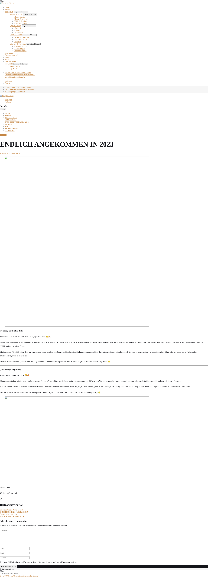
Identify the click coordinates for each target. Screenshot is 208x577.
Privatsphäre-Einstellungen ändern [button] (18, 73)
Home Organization (21, 19)
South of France (20, 39)
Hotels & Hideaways (22, 37)
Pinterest (8, 83)
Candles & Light (20, 23)
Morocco (17, 42)
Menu (3, 109)
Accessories (18, 32)
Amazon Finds (10, 62)
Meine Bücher (15, 66)
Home (7, 7)
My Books (9, 64)
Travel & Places (16, 35)
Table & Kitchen (20, 21)
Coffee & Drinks (20, 46)
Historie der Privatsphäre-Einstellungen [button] (20, 75)
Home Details (19, 17)
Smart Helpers (19, 49)
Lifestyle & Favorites (18, 44)
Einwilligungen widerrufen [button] (15, 77)
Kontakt (8, 57)
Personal (3, 135)
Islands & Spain (20, 51)
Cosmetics (18, 28)
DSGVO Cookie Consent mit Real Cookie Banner (19, 576)
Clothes (17, 30)
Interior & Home (16, 14)
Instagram (8, 81)
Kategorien (9, 12)
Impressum (9, 53)
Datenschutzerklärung (13, 55)
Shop (7, 59)
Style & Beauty (15, 26)
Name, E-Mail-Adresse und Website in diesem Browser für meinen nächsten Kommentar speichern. (40, 562)
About (7, 9)
